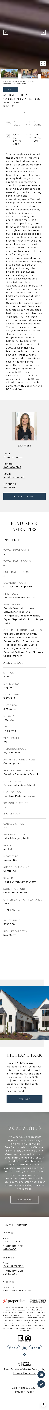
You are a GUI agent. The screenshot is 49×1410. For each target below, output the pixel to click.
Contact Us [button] (24, 1199)
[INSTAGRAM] (17, 1347)
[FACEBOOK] (10, 1347)
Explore (24, 1099)
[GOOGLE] (24, 1354)
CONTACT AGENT (24, 496)
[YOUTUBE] (39, 1347)
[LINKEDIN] (24, 1347)
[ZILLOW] (32, 1347)
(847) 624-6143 (12, 467)
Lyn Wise (24, 445)
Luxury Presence (24, 1373)
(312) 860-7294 (10, 1274)
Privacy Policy (24, 1391)
